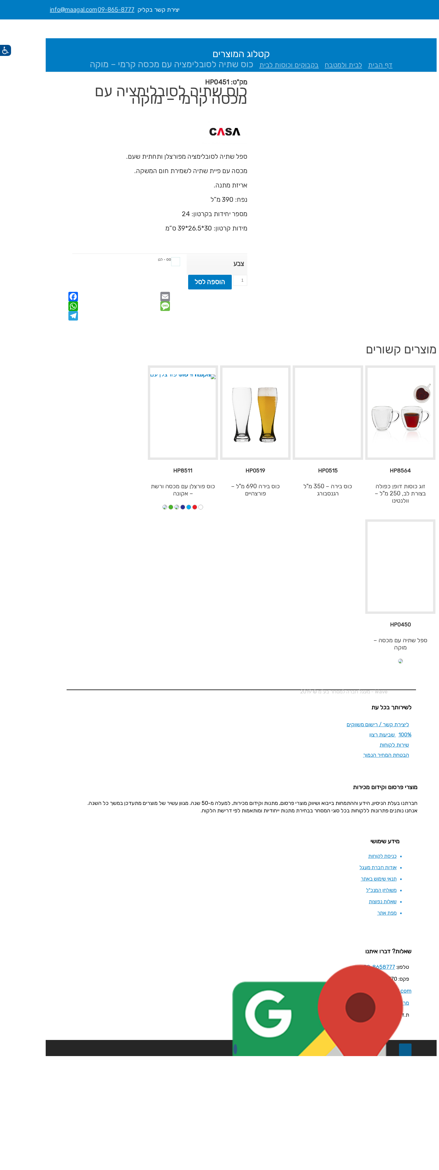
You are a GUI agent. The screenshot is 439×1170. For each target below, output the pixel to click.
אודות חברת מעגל (378, 867)
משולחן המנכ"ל (381, 890)
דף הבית (380, 65)
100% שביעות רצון (390, 734)
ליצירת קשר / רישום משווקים (378, 724)
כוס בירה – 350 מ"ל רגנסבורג (327, 490)
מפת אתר (387, 913)
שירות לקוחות (394, 745)
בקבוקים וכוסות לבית (289, 65)
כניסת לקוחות (382, 856)
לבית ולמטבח (343, 65)
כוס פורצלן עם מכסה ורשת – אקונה (183, 490)
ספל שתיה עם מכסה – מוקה (400, 644)
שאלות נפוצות (383, 901)
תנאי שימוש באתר (379, 879)
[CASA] (224, 132)
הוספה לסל (210, 282)
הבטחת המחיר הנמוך (386, 755)
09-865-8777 (116, 9)
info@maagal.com (73, 9)
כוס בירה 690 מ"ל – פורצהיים (255, 490)
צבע (239, 264)
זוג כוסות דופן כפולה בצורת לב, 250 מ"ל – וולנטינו (400, 493)
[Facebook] (235, 1049)
